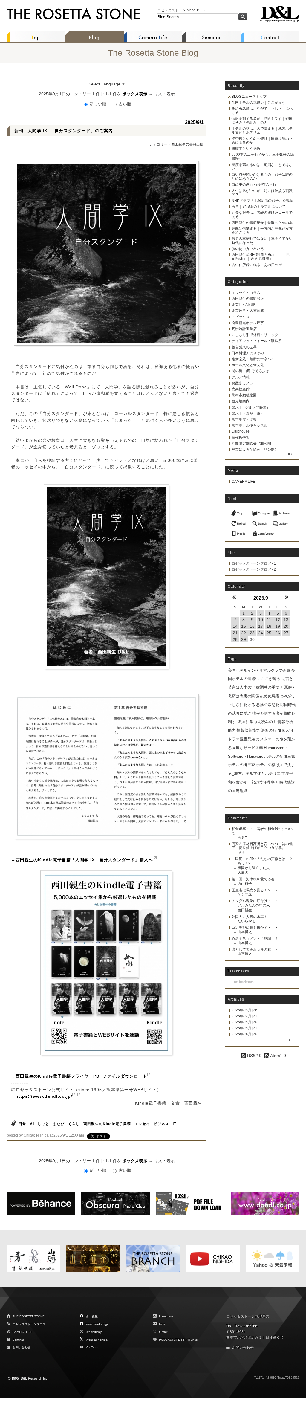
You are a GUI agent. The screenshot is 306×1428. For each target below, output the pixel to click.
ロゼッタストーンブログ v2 (254, 569)
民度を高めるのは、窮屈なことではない (262, 167)
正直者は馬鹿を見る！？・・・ (257, 890)
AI (32, 1124)
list (290, 454)
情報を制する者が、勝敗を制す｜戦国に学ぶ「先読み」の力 (262, 121)
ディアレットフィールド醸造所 (257, 341)
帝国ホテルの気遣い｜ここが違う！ (260, 102)
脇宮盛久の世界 (244, 347)
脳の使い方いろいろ (248, 249)
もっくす (245, 863)
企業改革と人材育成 (248, 310)
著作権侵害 (241, 438)
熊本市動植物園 (244, 395)
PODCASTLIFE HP (172, 1339)
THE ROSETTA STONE (29, 1316)
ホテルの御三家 (241, 765)
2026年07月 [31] (245, 1016)
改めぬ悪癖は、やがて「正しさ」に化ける (262, 110)
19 (277, 626)
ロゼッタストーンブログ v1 (254, 563)
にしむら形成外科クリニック (255, 335)
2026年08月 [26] (245, 1010)
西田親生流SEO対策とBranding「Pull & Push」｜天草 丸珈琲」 (262, 257)
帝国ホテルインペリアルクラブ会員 (259, 670)
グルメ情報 (241, 377)
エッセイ (142, 1124)
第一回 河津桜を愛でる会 (253, 879)
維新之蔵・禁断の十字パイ (253, 359)
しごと (43, 1124)
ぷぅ (241, 852)
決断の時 (268, 730)
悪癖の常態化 (267, 704)
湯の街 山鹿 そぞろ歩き (250, 371)
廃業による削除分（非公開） (255, 450)
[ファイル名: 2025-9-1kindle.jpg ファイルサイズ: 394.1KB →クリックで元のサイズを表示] (106, 962)
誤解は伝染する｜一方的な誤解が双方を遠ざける (262, 231)
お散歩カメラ (242, 383)
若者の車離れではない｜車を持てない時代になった (262, 240)
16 (252, 626)
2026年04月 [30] (245, 1034)
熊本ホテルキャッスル (249, 425)
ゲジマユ (245, 894)
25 (269, 632)
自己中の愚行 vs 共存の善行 (254, 184)
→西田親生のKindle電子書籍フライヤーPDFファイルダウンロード (79, 1076)
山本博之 (245, 932)
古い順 (124, 103)
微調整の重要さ (269, 687)
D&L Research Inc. (242, 1326)
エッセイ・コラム (246, 293)
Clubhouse (241, 431)
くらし (74, 1124)
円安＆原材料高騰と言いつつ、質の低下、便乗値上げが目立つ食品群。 (262, 846)
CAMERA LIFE (243, 481)
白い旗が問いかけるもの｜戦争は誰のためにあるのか (262, 176)
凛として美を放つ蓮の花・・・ (257, 949)
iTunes (193, 1339)
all (291, 800)
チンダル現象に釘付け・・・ (255, 901)
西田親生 (245, 910)
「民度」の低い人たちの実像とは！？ (262, 859)
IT (174, 1124)
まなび (59, 1124)
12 (277, 619)
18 (269, 626)
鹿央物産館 (241, 389)
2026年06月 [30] (245, 1022)
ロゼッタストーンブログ (29, 1324)
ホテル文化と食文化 (248, 365)
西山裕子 (245, 884)
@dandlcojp (94, 1332)
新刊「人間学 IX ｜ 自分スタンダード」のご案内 (63, 130)
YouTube (92, 1347)
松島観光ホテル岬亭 (248, 323)
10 (260, 619)
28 (235, 639)
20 (286, 626)
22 (243, 632)
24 (260, 632)
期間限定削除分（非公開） (253, 444)
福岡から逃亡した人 (254, 868)
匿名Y (242, 837)
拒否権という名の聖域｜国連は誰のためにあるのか (262, 141)
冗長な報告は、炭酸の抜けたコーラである (262, 214)
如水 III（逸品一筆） (248, 413)
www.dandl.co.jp (97, 1324)
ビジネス (161, 1124)
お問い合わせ (21, 1347)
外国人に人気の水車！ (249, 917)
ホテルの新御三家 (279, 756)
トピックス (241, 317)
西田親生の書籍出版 (187, 144)
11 (269, 619)
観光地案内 (241, 401)
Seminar (18, 1339)
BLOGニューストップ (249, 96)
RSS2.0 (253, 1055)
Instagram (166, 1316)
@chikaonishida (97, 1339)
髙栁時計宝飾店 (244, 329)
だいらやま (246, 921)
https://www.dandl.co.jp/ (44, 1096)
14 (235, 626)
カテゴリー (158, 144)
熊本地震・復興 (244, 419)
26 (277, 632)
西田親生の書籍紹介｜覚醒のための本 (262, 223)
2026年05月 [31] (245, 1028)
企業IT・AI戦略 (244, 305)
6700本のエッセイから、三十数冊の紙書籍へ (263, 156)
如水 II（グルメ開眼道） (251, 407)
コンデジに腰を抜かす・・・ (255, 927)
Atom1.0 (277, 1055)
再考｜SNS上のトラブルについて (259, 206)
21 (235, 632)
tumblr (163, 1332)
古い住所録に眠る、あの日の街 (257, 265)
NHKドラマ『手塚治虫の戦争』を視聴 (262, 200)
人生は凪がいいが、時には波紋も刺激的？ (262, 193)
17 (260, 626)
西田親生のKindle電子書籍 (107, 1124)
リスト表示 (164, 93)
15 (243, 626)
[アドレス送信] (240, 532)
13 (286, 619)
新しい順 (98, 103)
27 (286, 632)
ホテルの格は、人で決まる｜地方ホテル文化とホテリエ (262, 130)
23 (252, 632)
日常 (22, 1124)
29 (243, 639)
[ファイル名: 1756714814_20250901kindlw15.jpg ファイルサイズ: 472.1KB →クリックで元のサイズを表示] (106, 576)
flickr (162, 1324)
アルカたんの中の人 (254, 905)
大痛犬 (243, 872)
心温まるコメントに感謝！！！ (257, 939)
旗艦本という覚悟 (246, 148)
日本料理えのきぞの (248, 353)
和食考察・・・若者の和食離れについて (262, 831)
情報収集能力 (248, 730)
